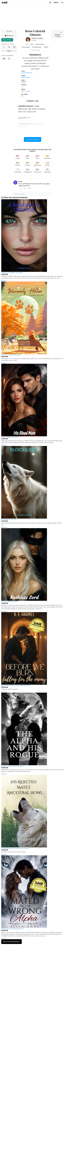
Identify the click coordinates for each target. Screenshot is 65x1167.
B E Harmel (27, 685)
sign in (56, 2)
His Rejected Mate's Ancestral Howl (11, 848)
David (20, 181)
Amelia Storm (15, 437)
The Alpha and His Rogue (8, 766)
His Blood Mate (5, 437)
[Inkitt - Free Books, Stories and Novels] (4, 2)
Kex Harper (25, 848)
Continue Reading (32, 139)
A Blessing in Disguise (7, 272)
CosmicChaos (19, 272)
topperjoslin (20, 766)
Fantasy (23, 72)
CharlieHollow (16, 355)
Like (10, 31)
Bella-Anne (21, 928)
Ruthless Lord (5, 601)
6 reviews (28, 91)
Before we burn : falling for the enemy (11, 685)
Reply (29, 188)
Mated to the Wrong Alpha (8, 928)
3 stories (33, 40)
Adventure (29, 72)
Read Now (4, 280)
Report (9, 51)
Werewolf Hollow (6, 355)
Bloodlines (4, 519)
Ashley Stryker (25, 77)
